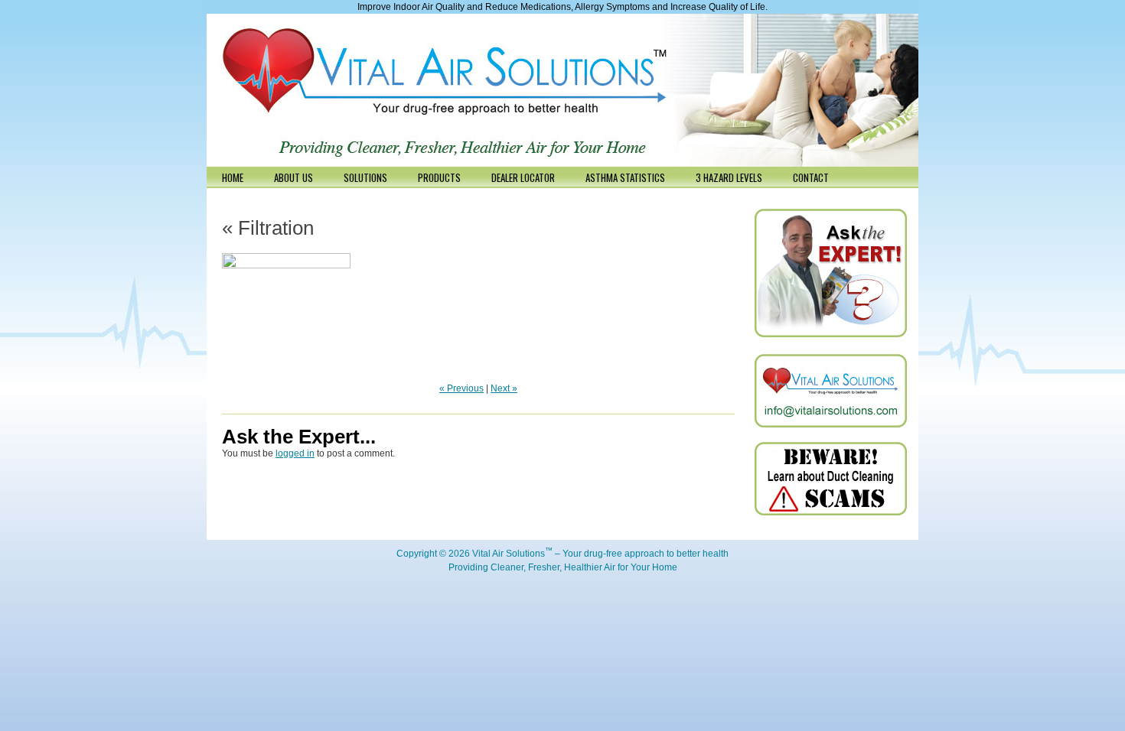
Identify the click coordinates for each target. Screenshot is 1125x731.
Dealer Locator (523, 177)
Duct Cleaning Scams (830, 479)
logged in (295, 453)
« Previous (461, 388)
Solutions (365, 177)
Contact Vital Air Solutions (830, 391)
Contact (811, 177)
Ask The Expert (830, 274)
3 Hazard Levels (729, 177)
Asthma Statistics (625, 177)
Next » (504, 388)
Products (439, 177)
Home (232, 177)
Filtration (268, 227)
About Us (293, 177)
